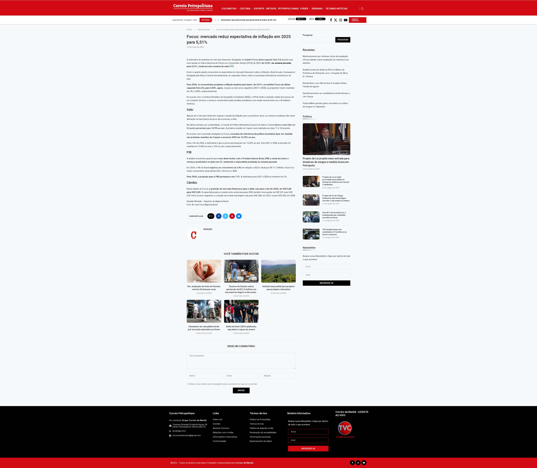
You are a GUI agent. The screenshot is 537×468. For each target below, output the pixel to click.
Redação (207, 229)
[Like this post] (212, 216)
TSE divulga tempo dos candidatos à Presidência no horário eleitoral (334, 232)
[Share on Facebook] (219, 216)
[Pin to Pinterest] (232, 216)
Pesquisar (308, 35)
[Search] (362, 8)
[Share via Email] (239, 216)
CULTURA (245, 8)
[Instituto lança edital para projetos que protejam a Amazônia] (278, 271)
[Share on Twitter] (225, 216)
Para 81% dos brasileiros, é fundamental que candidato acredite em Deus (334, 215)
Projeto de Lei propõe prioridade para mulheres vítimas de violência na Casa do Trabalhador (335, 181)
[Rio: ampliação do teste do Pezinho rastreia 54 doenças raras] (204, 271)
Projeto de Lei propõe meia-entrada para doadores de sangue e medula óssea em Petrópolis (326, 162)
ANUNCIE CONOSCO (355, 20)
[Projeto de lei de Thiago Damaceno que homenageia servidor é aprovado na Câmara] (311, 200)
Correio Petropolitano (182, 413)
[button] (215, 20)
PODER (304, 8)
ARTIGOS (271, 8)
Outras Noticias (204, 30)
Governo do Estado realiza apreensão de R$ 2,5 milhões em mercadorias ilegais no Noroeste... (241, 289)
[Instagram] (340, 20)
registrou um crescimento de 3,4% (225, 167)
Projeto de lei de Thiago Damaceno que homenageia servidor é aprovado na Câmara (335, 198)
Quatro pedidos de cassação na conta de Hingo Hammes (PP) (245, 20)
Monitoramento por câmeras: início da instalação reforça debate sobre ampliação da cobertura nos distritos (326, 59)
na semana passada (281, 63)
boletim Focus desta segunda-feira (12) (262, 59)
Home (189, 30)
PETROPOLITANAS (288, 8)
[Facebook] (331, 20)
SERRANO (317, 8)
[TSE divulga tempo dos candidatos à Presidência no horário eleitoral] (311, 233)
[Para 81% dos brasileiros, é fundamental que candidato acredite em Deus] (311, 217)
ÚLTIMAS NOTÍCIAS (337, 8)
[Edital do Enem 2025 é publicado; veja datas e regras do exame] (241, 311)
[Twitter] (335, 20)
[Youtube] (346, 20)
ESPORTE (259, 8)
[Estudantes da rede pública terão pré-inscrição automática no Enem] (204, 311)
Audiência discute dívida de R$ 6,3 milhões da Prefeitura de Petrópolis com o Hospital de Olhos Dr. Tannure (325, 73)
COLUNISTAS (229, 8)
